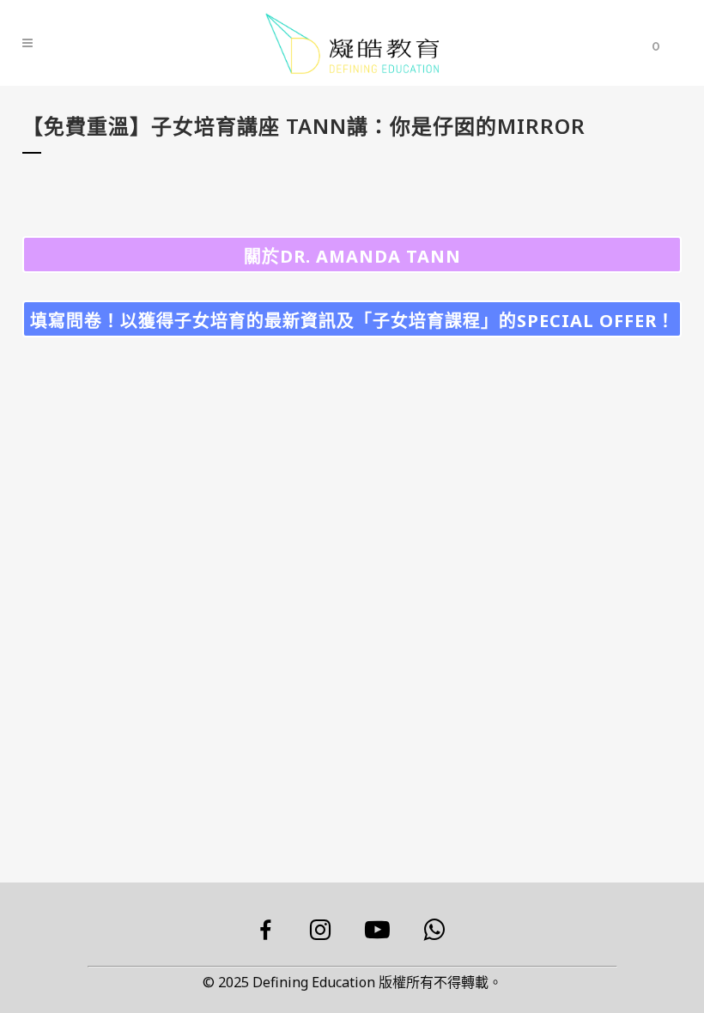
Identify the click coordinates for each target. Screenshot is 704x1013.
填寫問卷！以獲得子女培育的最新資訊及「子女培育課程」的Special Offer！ (352, 320)
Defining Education (313, 982)
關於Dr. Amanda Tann (352, 256)
